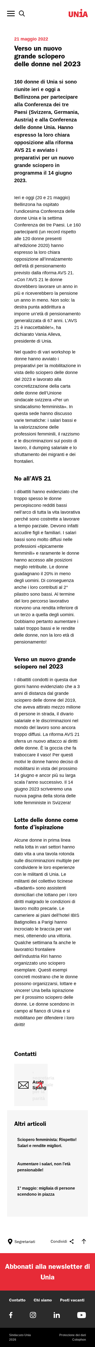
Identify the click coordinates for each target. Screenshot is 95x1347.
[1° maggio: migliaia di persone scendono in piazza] (47, 1191)
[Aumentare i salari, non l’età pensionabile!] (47, 1167)
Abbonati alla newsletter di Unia (47, 1271)
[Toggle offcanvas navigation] (11, 14)
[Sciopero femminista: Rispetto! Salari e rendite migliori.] (47, 1143)
